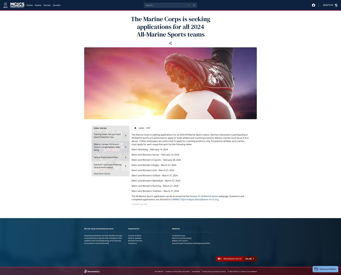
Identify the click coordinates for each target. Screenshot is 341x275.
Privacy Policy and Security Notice (214, 271)
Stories (47, 5)
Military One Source (180, 240)
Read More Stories (102, 173)
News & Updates (134, 238)
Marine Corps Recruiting (181, 238)
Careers (57, 5)
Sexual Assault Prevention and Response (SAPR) (191, 243)
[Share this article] (170, 43)
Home (30, 5)
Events (38, 5)
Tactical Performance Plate (106, 157)
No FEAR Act (159, 271)
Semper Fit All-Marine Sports (204, 196)
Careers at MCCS (134, 235)
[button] (313, 5)
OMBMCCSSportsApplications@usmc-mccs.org (194, 199)
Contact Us (132, 243)
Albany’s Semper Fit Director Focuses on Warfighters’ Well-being (107, 147)
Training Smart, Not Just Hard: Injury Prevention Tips (107, 135)
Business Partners (135, 240)
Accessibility (196, 271)
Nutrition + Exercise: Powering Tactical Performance (107, 166)
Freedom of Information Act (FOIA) (177, 271)
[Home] (17, 5)
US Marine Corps (178, 235)
